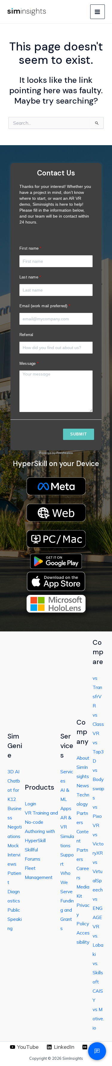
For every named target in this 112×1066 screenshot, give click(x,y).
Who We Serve (66, 882)
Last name (28, 277)
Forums (32, 859)
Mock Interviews (13, 854)
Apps (65, 808)
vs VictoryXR (98, 843)
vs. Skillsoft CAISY (98, 981)
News (82, 785)
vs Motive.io (98, 1018)
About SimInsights (82, 767)
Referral (26, 334)
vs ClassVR (98, 724)
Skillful (31, 850)
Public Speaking (14, 919)
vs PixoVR (97, 816)
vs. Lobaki (98, 945)
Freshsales (64, 452)
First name (29, 248)
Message (27, 363)
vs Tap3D (98, 751)
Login (30, 804)
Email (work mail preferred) (43, 306)
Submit (78, 434)
